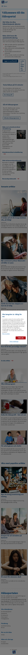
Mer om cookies (6, 333)
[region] (14, 327)
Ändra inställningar (14, 341)
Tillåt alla (21, 338)
